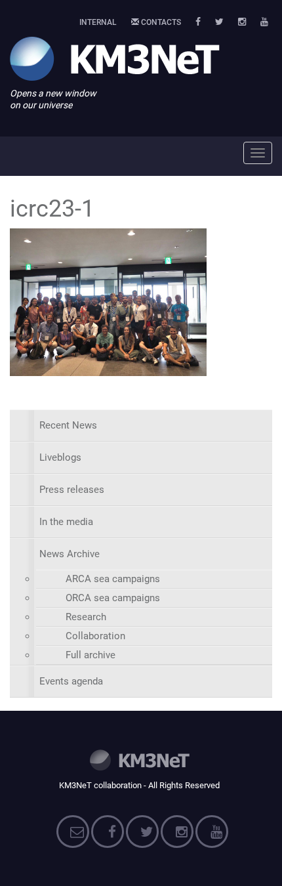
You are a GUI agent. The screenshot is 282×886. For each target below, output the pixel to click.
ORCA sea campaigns (113, 598)
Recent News (68, 425)
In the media (66, 522)
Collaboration (95, 636)
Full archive (90, 655)
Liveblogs (60, 457)
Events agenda (71, 681)
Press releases (71, 490)
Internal (98, 22)
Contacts (160, 22)
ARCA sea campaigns (113, 579)
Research (86, 617)
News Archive (69, 554)
